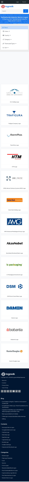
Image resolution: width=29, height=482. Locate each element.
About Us (4, 380)
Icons (3, 460)
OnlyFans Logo (5, 432)
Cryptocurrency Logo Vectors (9, 473)
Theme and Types (10, 43)
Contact (4, 382)
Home (14, 23)
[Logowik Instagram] (8, 391)
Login (17, 2)
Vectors (4, 463)
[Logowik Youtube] (13, 391)
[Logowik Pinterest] (11, 391)
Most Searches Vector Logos (9, 475)
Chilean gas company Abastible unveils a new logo (14, 416)
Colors (6, 31)
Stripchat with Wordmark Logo (9, 447)
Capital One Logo (6, 439)
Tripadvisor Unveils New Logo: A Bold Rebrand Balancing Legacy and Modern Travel (13, 410)
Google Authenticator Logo (8, 430)
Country (7, 35)
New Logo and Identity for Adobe (10, 414)
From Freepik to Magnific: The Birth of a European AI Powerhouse (14, 402)
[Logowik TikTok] (16, 391)
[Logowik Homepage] (7, 6)
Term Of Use (5, 387)
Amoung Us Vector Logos (8, 427)
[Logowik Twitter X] (5, 391)
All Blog (4, 418)
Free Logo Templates (7, 458)
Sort (6, 47)
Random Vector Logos (7, 477)
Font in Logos (5, 465)
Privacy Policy (5, 385)
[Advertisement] (14, 67)
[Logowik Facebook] (2, 391)
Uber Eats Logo (5, 437)
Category (7, 39)
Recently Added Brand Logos (9, 468)
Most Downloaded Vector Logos (10, 470)
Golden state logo (6, 444)
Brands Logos (5, 455)
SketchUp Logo (6, 434)
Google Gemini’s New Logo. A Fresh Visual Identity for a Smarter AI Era (15, 406)
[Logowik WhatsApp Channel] (19, 391)
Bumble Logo (5, 442)
